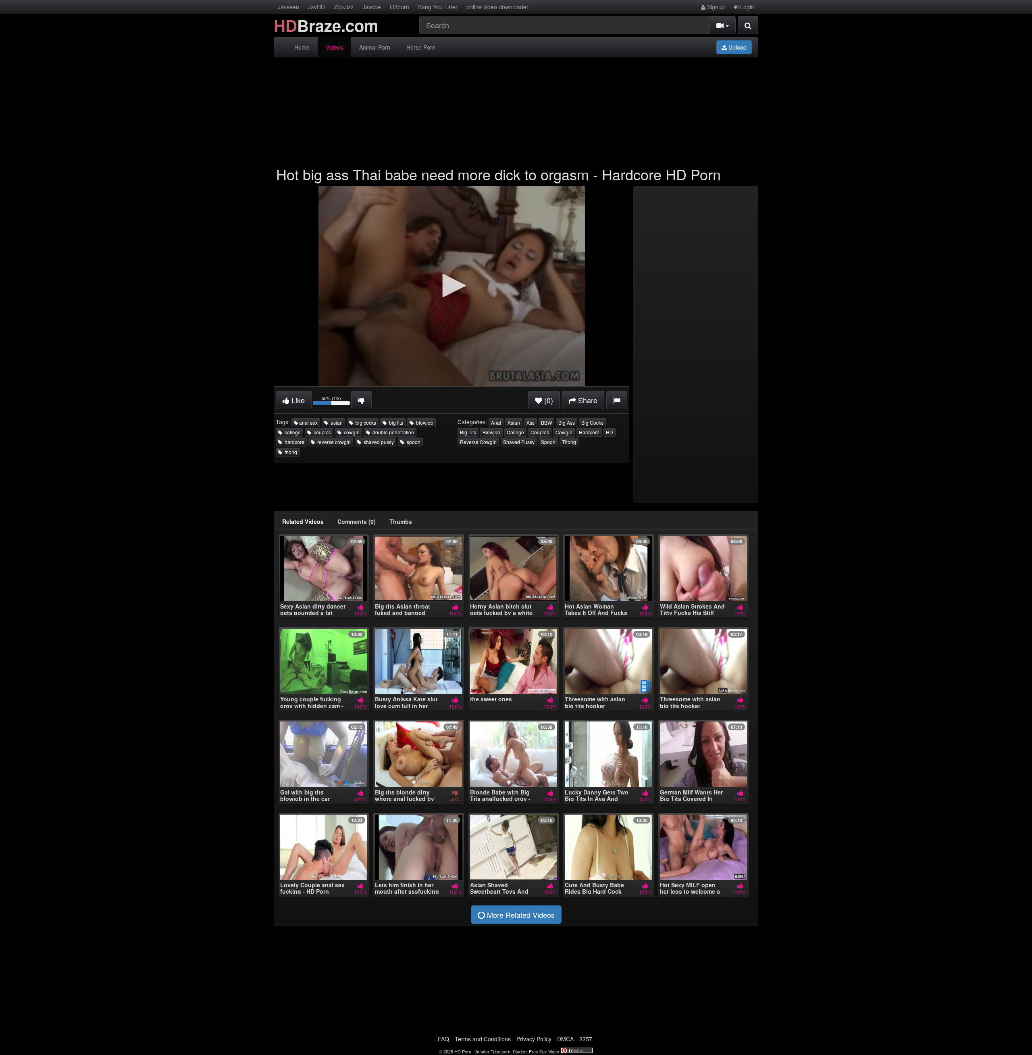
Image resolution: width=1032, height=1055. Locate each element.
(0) (547, 400)
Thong (569, 441)
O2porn (399, 7)
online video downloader (497, 7)
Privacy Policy (533, 1039)
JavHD (316, 7)
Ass (530, 422)
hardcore (293, 441)
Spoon (548, 441)
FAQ (443, 1039)
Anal (496, 422)
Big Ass (566, 422)
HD (609, 432)
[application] (451, 286)
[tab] (303, 521)
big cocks (364, 422)
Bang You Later (438, 7)
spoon (412, 441)
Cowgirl (564, 432)
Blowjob (491, 432)
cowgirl (350, 432)
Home (302, 47)
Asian (514, 422)
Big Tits (468, 432)
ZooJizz (344, 7)
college (291, 432)
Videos (334, 47)
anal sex (308, 422)
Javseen (288, 7)
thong (289, 451)
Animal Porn (374, 47)
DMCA (565, 1039)
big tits (395, 422)
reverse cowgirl (333, 441)
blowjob (423, 422)
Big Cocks (592, 422)
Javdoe (371, 7)
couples (321, 432)
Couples (540, 432)
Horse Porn (420, 47)
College (515, 432)
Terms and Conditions (483, 1039)
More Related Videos (520, 914)
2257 (585, 1039)
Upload (737, 47)
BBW (546, 422)
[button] (451, 285)
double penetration (392, 432)
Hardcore (589, 432)
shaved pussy (377, 441)
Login (746, 7)
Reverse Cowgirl (478, 441)
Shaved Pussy (519, 441)
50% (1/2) (337, 401)
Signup (715, 7)
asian (335, 422)
